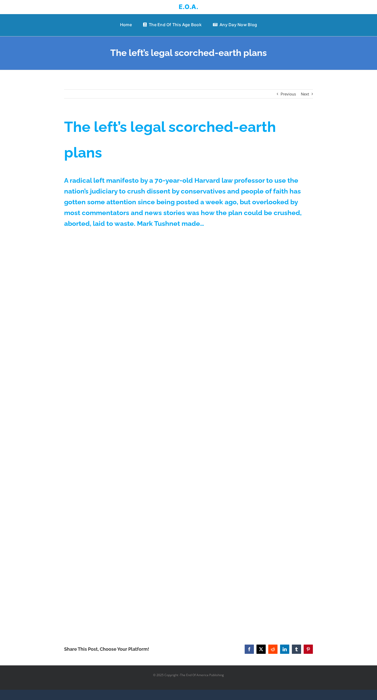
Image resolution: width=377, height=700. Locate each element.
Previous (288, 93)
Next (305, 93)
